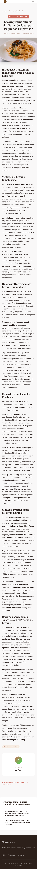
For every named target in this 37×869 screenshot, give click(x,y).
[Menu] (33, 1)
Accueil (4, 11)
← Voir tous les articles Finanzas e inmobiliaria (15, 783)
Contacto (21, 855)
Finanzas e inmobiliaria (16, 11)
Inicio (4, 855)
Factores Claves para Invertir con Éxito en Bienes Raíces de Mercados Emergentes (17, 822)
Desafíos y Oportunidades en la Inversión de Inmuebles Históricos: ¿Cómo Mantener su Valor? (17, 813)
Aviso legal (11, 855)
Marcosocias (8, 841)
